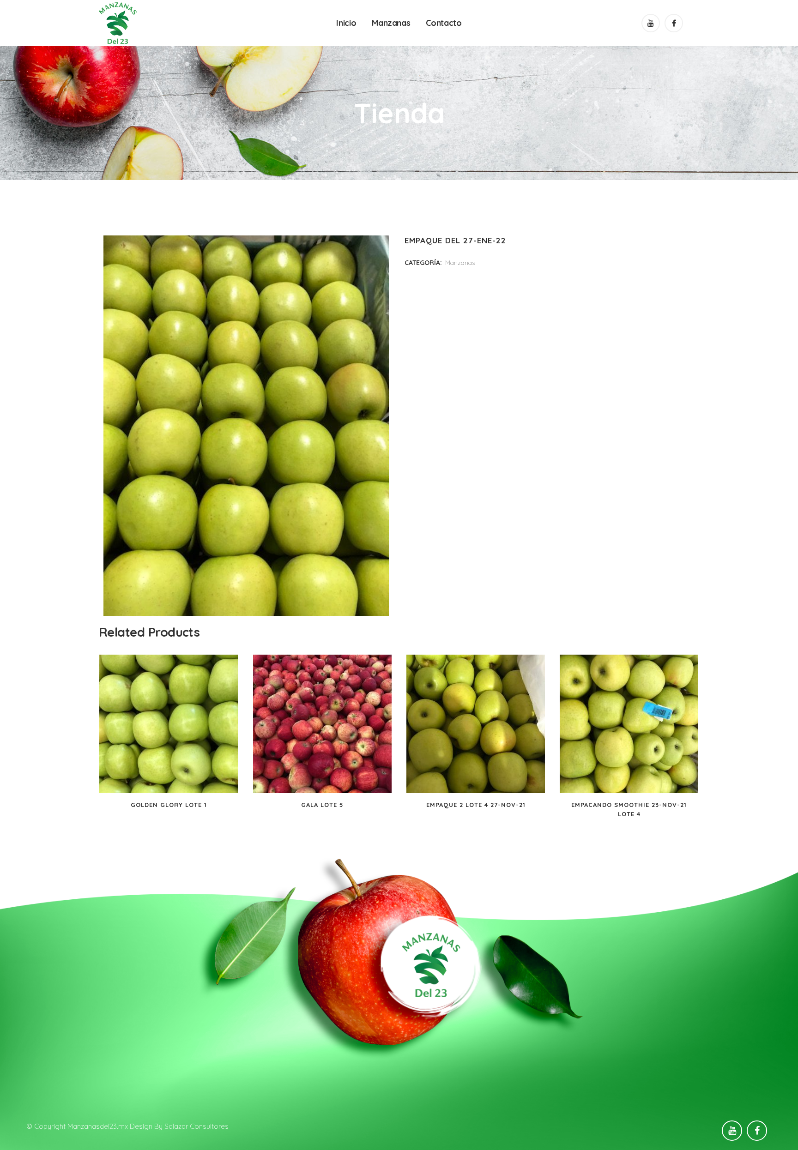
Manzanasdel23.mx (97, 1126)
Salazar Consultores (196, 1126)
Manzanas (460, 263)
